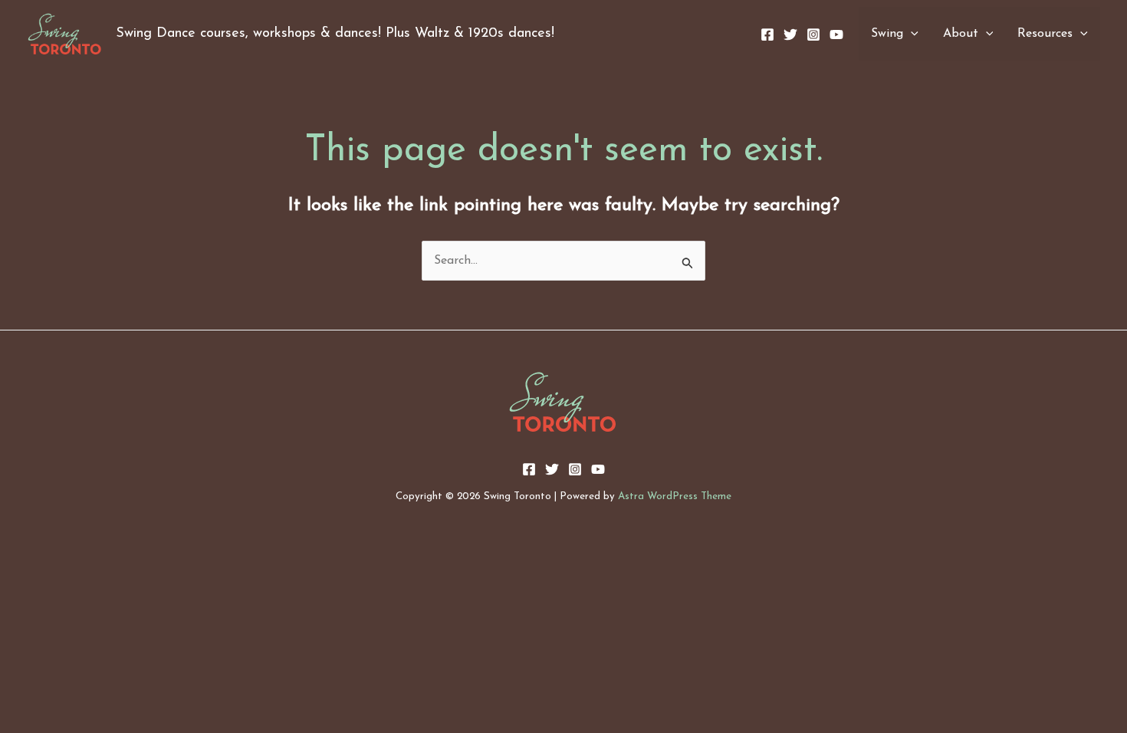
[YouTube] (836, 34)
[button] (910, 34)
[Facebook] (767, 34)
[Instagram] (813, 34)
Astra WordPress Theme (674, 496)
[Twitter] (790, 34)
